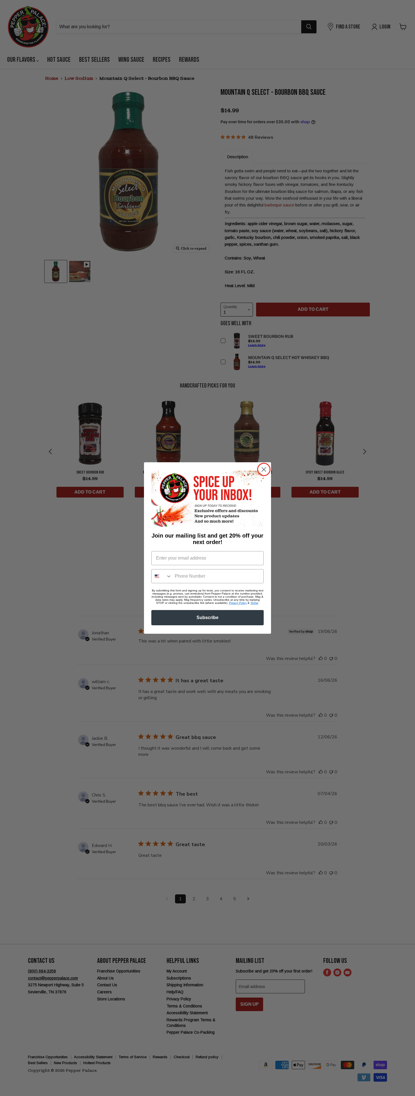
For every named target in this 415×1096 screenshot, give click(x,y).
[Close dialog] (264, 469)
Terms (254, 602)
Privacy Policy (238, 602)
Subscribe (207, 617)
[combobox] (162, 576)
